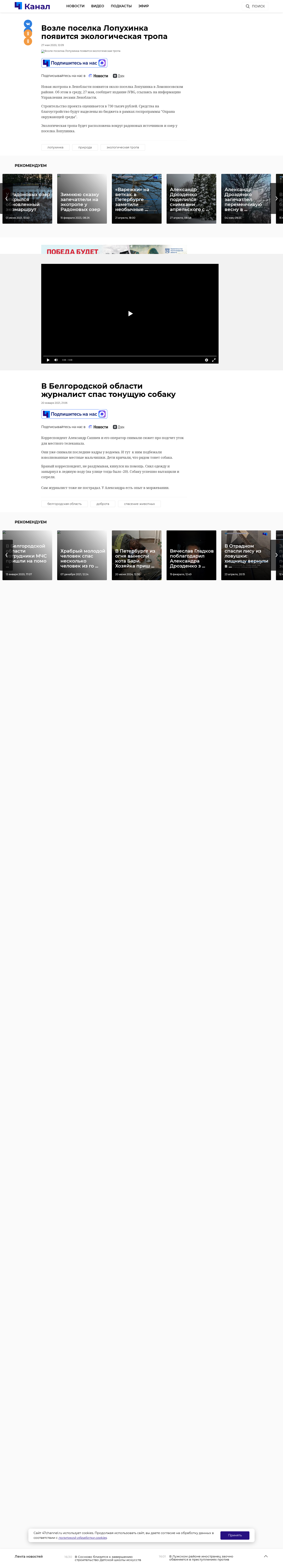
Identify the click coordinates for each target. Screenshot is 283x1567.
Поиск (258, 6)
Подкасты (121, 6)
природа (85, 147)
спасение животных (139, 504)
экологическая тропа (123, 147)
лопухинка (55, 147)
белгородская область (64, 504)
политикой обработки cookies (82, 1538)
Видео (97, 6)
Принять (235, 1535)
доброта (103, 504)
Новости (75, 6)
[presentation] (6, 198)
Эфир (143, 6)
